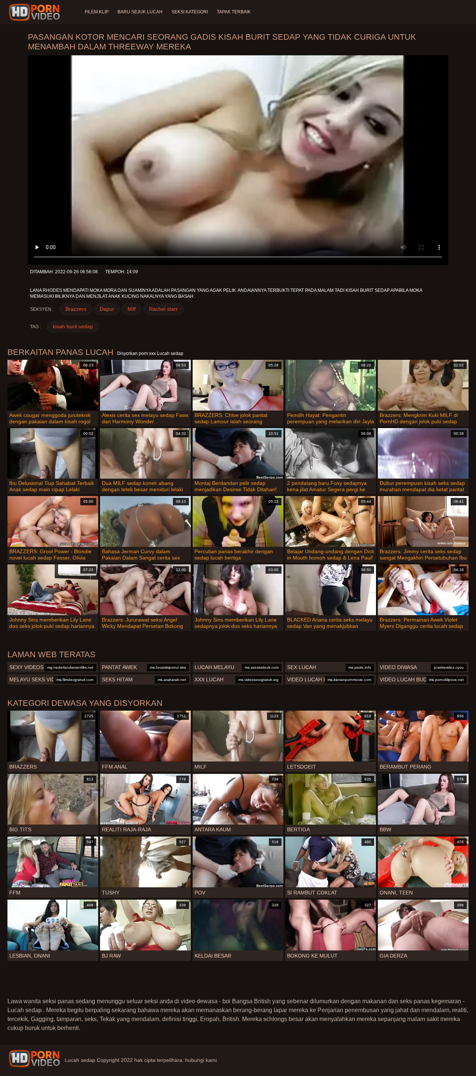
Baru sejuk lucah (140, 11)
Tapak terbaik (234, 11)
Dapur (107, 309)
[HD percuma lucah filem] (34, 1059)
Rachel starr (163, 309)
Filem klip (97, 11)
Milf (132, 309)
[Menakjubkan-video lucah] (35, 12)
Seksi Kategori (189, 11)
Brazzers (75, 309)
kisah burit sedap (73, 326)
